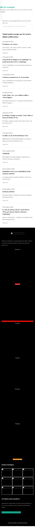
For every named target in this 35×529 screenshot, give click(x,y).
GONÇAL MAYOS (8, 192)
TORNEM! (6, 153)
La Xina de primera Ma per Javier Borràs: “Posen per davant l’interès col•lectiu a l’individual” (16, 212)
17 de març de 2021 (7, 133)
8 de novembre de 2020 (8, 151)
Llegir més (5, 106)
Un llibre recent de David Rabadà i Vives (15, 135)
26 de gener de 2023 (7, 112)
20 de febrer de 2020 (7, 207)
